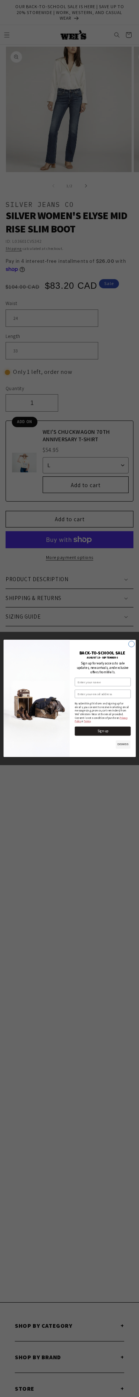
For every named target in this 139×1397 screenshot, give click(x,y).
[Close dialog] (131, 644)
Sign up (102, 731)
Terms (87, 721)
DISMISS (122, 744)
